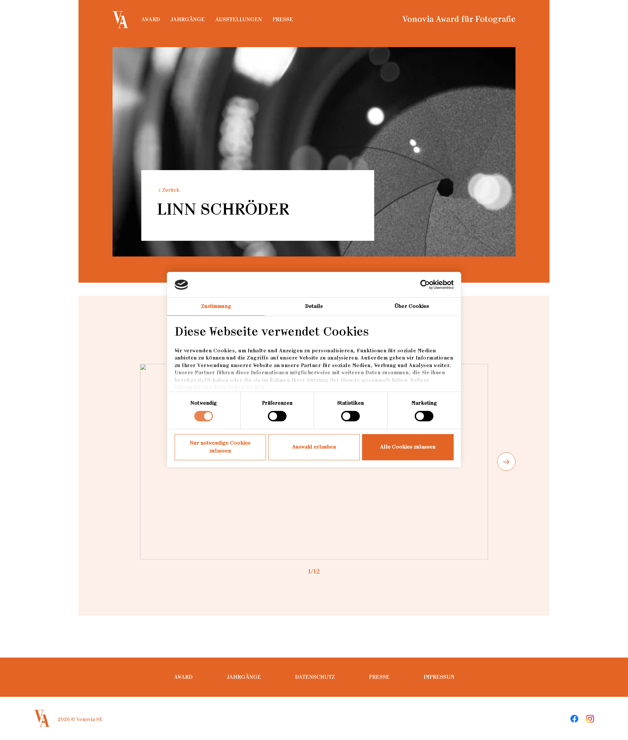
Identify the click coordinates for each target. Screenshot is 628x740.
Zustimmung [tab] (216, 306)
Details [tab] (314, 306)
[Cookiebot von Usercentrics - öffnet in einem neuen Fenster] (425, 285)
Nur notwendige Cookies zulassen (220, 447)
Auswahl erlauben (314, 447)
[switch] (277, 416)
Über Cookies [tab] (411, 306)
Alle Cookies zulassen (407, 447)
